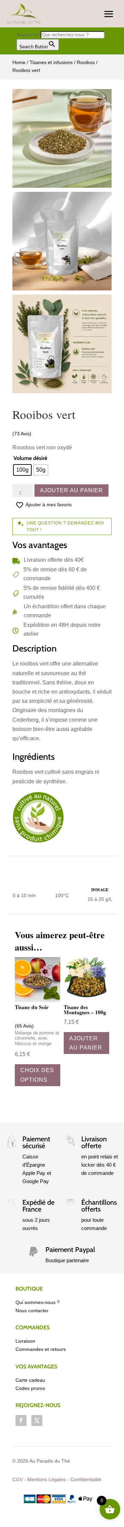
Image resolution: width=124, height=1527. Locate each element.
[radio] (22, 470)
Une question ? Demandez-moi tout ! (65, 526)
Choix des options (37, 1074)
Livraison (25, 1341)
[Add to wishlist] (50, 967)
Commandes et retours (41, 1349)
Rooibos (86, 62)
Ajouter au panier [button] (85, 1043)
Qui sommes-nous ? (38, 1302)
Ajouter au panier (71, 490)
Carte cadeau (30, 1380)
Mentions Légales (46, 1479)
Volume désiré (30, 458)
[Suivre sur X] (36, 1420)
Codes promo (30, 1388)
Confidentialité (85, 1479)
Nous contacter (32, 1310)
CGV (17, 1479)
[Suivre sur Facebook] (21, 1420)
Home (18, 62)
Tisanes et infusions (51, 62)
